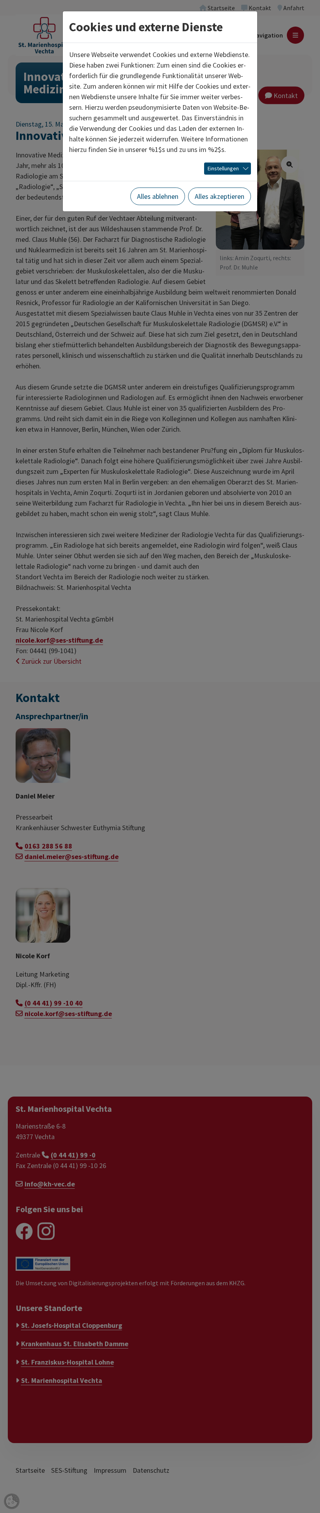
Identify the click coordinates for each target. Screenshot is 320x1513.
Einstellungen (223, 168)
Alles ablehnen (157, 196)
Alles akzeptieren (219, 196)
